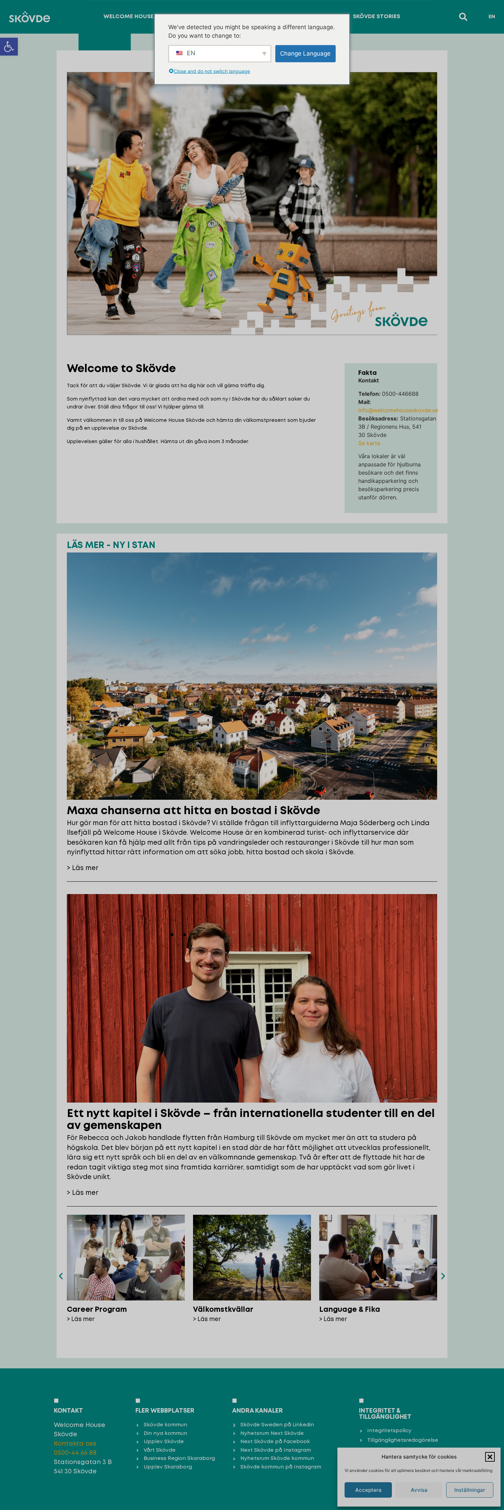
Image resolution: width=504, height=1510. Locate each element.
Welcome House (129, 16)
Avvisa (419, 1490)
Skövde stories (376, 16)
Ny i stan (134, 546)
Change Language (305, 53)
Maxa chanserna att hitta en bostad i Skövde (193, 811)
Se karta (369, 443)
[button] (9, 47)
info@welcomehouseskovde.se (398, 410)
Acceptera (368, 1490)
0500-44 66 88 (75, 1453)
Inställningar (469, 1490)
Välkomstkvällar (223, 1310)
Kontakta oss (75, 1444)
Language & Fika (349, 1310)
